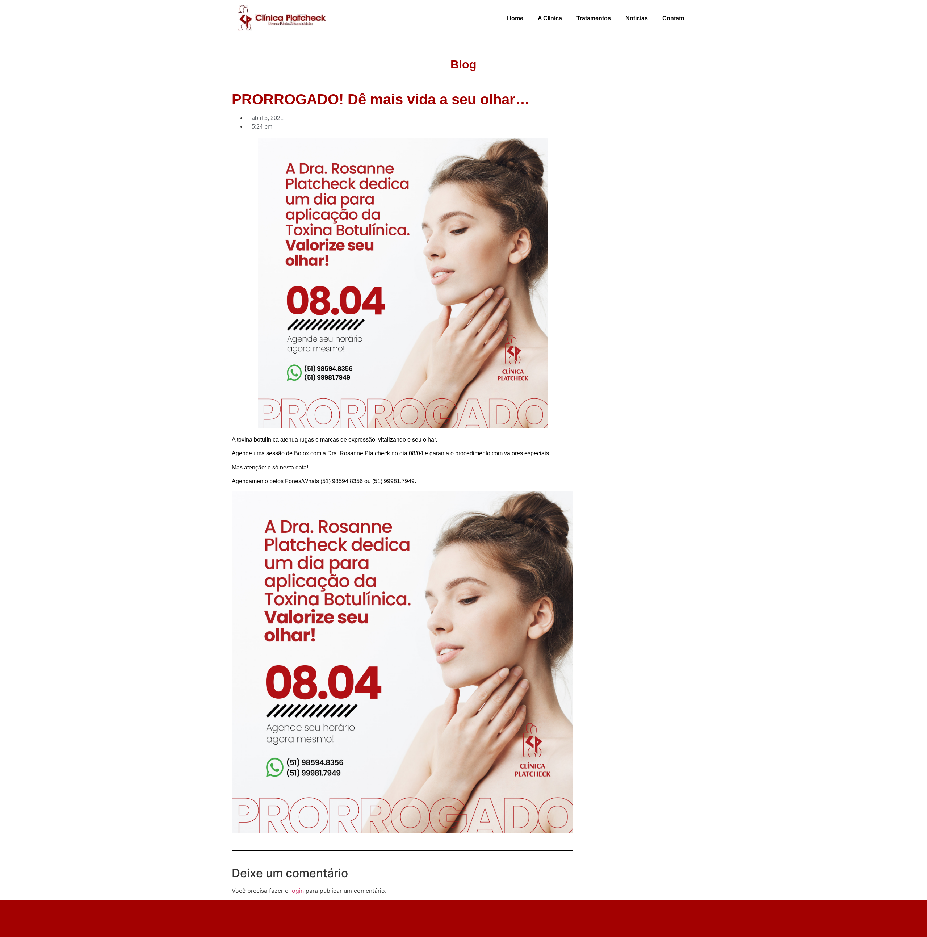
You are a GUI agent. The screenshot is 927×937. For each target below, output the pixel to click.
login (297, 890)
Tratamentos (593, 18)
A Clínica (550, 18)
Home (515, 18)
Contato (673, 18)
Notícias (636, 18)
